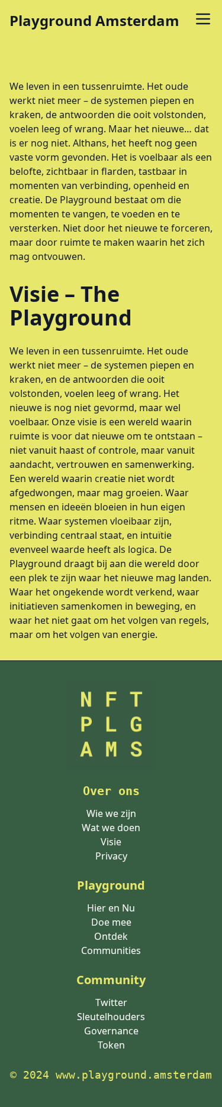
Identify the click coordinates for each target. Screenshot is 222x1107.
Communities (111, 950)
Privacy (111, 855)
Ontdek (111, 936)
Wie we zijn (111, 813)
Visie (111, 841)
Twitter (111, 1002)
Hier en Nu (111, 907)
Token (111, 1044)
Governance (111, 1030)
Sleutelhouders (111, 1016)
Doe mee (111, 922)
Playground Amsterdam (94, 20)
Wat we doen (111, 827)
